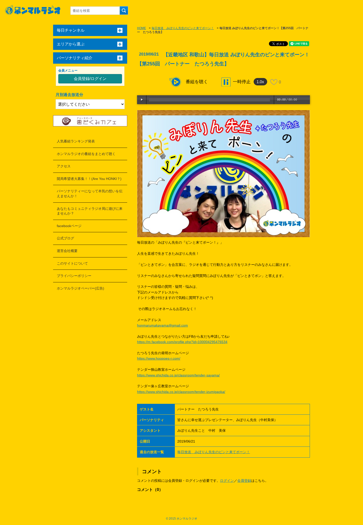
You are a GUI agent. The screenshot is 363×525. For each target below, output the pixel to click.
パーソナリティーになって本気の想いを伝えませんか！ (89, 193)
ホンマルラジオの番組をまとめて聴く (86, 154)
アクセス (64, 166)
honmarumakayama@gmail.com (162, 325)
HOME (141, 28)
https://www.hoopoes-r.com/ (158, 358)
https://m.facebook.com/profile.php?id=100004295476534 (182, 342)
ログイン (227, 481)
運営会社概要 (67, 251)
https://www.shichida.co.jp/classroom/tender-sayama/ (178, 375)
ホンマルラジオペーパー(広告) (80, 288)
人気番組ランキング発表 (76, 141)
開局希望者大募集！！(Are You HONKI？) (89, 179)
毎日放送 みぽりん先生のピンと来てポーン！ (183, 28)
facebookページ (69, 226)
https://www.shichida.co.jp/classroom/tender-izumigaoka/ (181, 392)
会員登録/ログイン (90, 79)
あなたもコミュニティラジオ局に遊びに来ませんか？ (89, 211)
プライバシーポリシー (74, 276)
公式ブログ (65, 238)
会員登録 (244, 481)
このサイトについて (72, 263)
